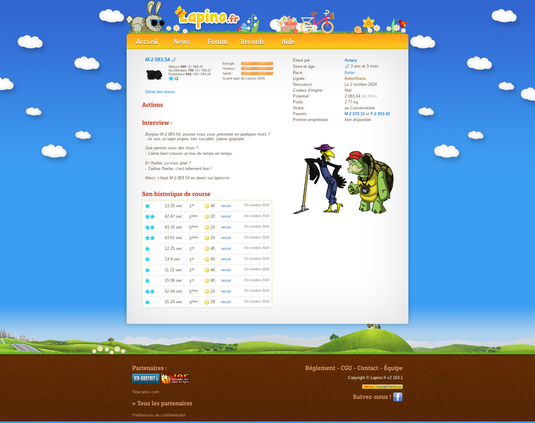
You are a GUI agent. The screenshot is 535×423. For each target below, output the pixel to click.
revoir (226, 205)
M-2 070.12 (355, 113)
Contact (368, 368)
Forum (217, 41)
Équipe (393, 368)
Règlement (320, 368)
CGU (346, 368)
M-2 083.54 (157, 59)
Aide (288, 41)
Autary (351, 60)
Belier (350, 72)
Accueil (147, 41)
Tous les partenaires (164, 403)
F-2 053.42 (380, 113)
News (182, 41)
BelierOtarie (355, 78)
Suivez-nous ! (373, 396)
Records (253, 41)
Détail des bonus (160, 91)
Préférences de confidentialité (158, 415)
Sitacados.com (145, 392)
